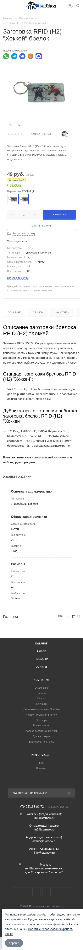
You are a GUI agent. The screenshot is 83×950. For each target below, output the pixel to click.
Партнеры (41, 720)
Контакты (41, 703)
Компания (41, 680)
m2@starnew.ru (44, 829)
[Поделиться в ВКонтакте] (22, 56)
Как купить (62, 312)
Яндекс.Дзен (66, 892)
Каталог (41, 643)
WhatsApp (56, 892)
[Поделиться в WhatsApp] (6, 56)
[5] (21, 134)
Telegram (27, 892)
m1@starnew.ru (44, 817)
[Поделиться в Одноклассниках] (30, 56)
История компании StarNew (41, 714)
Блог (41, 762)
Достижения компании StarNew (42, 709)
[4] (18, 134)
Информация (41, 755)
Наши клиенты (41, 725)
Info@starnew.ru (44, 852)
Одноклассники (46, 892)
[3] (15, 134)
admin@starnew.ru (44, 841)
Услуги (41, 666)
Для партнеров (41, 736)
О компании (41, 687)
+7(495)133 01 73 (31, 806)
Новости (41, 659)
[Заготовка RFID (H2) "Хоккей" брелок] (41, 91)
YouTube (36, 892)
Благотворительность (41, 741)
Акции (41, 651)
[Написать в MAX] (39, 56)
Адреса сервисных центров (41, 730)
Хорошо (14, 943)
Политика (41, 768)
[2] (11, 134)
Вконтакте (17, 892)
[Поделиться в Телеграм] (14, 56)
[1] (8, 134)
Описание (14, 312)
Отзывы (38, 312)
